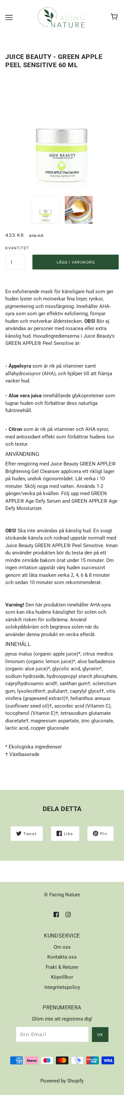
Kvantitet (15, 247)
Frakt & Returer (62, 967)
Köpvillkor (62, 977)
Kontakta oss (62, 957)
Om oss (62, 947)
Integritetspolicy (62, 987)
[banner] (61, 17)
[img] (56, 914)
